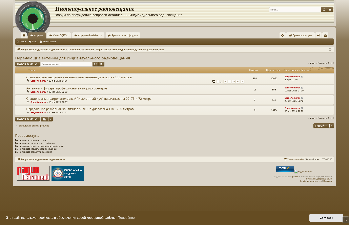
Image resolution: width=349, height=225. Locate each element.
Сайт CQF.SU (60, 35)
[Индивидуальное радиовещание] (35, 12)
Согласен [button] (326, 217)
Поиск (23, 41)
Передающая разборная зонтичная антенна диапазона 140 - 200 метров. (80, 109)
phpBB (295, 176)
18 (234, 81)
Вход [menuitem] (319, 36)
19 (238, 81)
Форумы (38, 35)
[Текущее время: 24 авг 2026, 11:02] (330, 49)
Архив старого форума (125, 35)
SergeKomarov (38, 81)
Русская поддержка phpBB (319, 179)
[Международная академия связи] (68, 173)
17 (229, 81)
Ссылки (24, 36)
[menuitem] (283, 35)
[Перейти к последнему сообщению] (302, 76)
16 (225, 81)
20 (242, 81)
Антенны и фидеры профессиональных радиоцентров (67, 88)
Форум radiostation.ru (90, 35)
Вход (34, 41)
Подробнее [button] (126, 217)
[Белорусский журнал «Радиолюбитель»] (33, 173)
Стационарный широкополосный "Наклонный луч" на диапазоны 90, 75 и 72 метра (88, 98)
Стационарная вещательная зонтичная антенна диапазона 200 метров (79, 77)
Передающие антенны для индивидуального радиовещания (72, 58)
